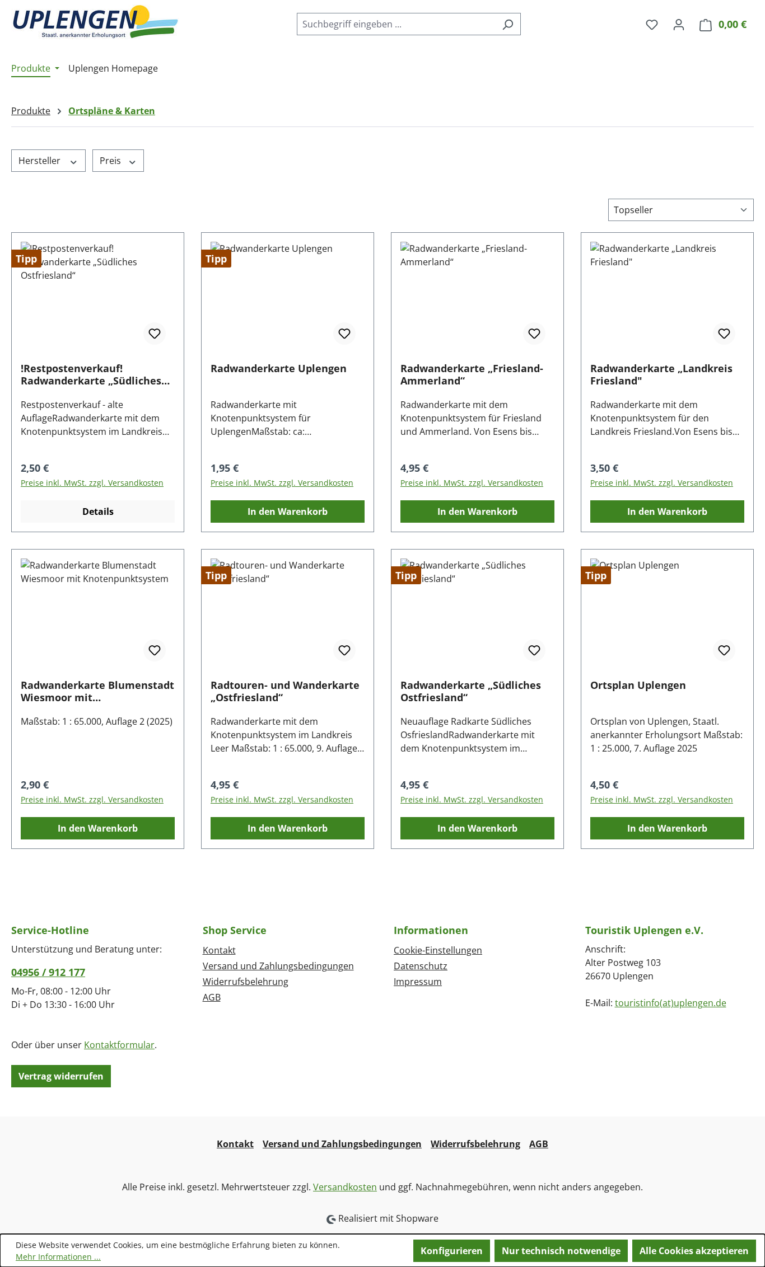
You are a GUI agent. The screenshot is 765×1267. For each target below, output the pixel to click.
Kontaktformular (119, 1045)
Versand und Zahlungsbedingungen (278, 966)
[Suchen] (508, 24)
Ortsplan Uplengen (638, 685)
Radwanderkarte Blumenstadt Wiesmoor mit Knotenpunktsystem (97, 691)
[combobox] (396, 24)
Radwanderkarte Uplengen (279, 368)
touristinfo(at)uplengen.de (670, 1003)
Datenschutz (420, 966)
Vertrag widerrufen (61, 1076)
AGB (212, 997)
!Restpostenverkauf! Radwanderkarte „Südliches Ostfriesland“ (91, 374)
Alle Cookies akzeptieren (694, 1251)
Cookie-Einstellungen (438, 950)
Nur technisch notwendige (561, 1251)
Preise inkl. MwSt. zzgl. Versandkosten (92, 482)
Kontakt (219, 950)
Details (98, 511)
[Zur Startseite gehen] (95, 21)
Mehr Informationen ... (58, 1256)
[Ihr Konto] (678, 24)
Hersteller (40, 160)
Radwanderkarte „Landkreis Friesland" (661, 374)
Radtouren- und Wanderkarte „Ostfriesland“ (285, 691)
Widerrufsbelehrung (245, 981)
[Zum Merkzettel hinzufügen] (154, 333)
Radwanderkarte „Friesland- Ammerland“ (471, 374)
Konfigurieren (452, 1251)
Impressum (418, 981)
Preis (111, 160)
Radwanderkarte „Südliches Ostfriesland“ (470, 691)
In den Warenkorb (288, 511)
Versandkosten (345, 1187)
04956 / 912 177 (48, 972)
